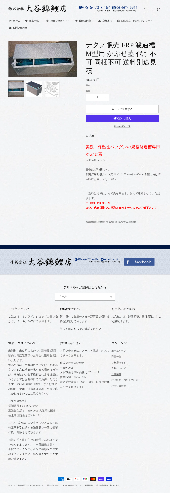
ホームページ (118, 351)
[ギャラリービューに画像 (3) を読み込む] (52, 89)
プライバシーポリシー (72, 485)
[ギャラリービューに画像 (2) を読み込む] (34, 89)
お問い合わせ (118, 385)
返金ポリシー (53, 485)
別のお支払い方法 (122, 126)
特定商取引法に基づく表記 (108, 485)
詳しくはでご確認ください (80, 328)
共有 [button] (91, 135)
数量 (88, 90)
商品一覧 (116, 356)
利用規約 (89, 485)
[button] (144, 9)
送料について (118, 368)
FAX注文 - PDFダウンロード (127, 380)
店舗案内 (116, 374)
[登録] (111, 297)
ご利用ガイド (118, 362)
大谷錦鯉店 (21, 485)
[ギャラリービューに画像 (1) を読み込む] (16, 89)
